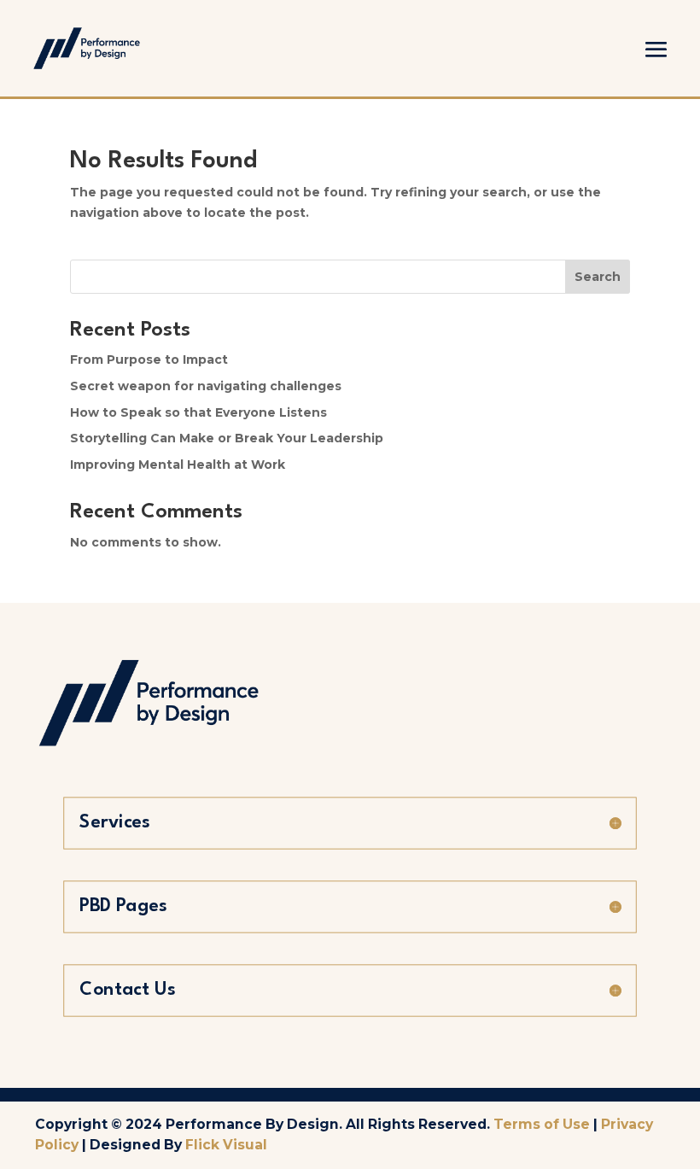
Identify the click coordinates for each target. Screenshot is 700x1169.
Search (598, 276)
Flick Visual (226, 1145)
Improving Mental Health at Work (177, 464)
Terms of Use (541, 1124)
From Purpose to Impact (149, 359)
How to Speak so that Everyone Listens (198, 412)
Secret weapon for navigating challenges (205, 386)
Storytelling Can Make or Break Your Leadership (226, 438)
